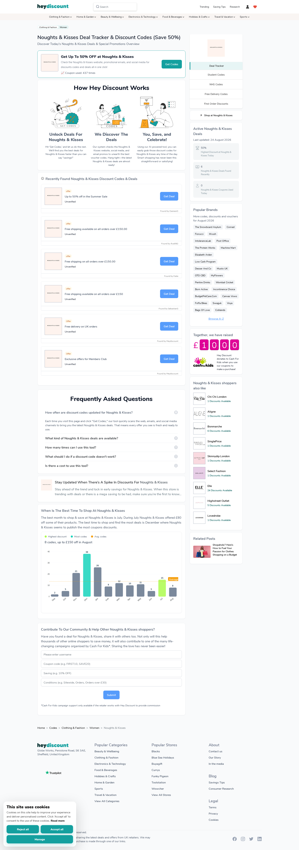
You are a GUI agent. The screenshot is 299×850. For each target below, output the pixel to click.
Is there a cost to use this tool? (66, 466)
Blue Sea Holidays (163, 757)
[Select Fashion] (199, 473)
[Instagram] (243, 840)
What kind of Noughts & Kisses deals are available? (81, 438)
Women (63, 27)
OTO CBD (200, 275)
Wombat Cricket (224, 282)
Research (235, 6)
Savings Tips (217, 782)
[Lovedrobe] (199, 518)
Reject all (23, 829)
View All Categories (106, 801)
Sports (243, 16)
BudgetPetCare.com (206, 296)
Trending (204, 6)
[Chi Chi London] (199, 399)
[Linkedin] (259, 840)
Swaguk (217, 303)
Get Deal (169, 196)
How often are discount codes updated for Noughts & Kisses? (89, 412)
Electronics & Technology (142, 16)
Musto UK (222, 268)
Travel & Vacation (223, 16)
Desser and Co (203, 268)
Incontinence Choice (224, 289)
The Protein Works (205, 247)
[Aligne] (199, 414)
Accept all (57, 829)
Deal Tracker (216, 65)
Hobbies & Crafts (198, 16)
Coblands (220, 310)
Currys (156, 770)
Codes (53, 727)
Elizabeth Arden (203, 254)
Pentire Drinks (202, 282)
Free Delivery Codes (216, 94)
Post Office (222, 240)
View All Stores (161, 795)
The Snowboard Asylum (208, 227)
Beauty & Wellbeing (111, 16)
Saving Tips (219, 6)
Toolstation (159, 782)
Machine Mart (228, 247)
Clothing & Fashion (59, 16)
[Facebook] (235, 840)
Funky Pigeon (160, 776)
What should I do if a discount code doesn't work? (80, 456)
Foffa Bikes (201, 303)
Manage (40, 839)
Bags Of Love (202, 310)
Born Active (201, 289)
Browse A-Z (216, 318)
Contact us (215, 751)
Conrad (230, 227)
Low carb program (205, 261)
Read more (58, 820)
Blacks (156, 751)
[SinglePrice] (199, 443)
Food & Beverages (172, 16)
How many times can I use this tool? (70, 447)
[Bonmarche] (199, 428)
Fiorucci (199, 233)
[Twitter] (251, 840)
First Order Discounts (216, 103)
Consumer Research (221, 788)
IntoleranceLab (203, 240)
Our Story (215, 757)
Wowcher (158, 788)
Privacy (213, 813)
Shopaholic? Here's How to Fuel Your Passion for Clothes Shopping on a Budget (225, 549)
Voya (229, 303)
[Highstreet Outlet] (199, 503)
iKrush (212, 233)
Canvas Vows (229, 296)
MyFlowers (217, 275)
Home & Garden (85, 16)
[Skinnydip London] (199, 458)
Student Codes (216, 74)
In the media (216, 763)
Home (41, 727)
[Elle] (199, 488)
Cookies (214, 819)
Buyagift (157, 763)
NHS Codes (216, 84)
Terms (212, 807)
